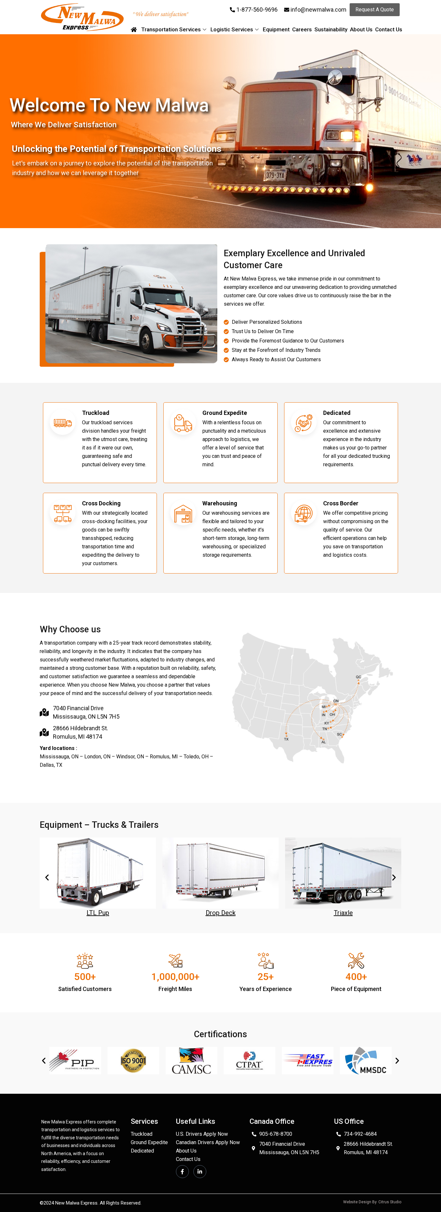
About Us (361, 29)
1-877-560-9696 (257, 9)
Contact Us (388, 29)
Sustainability (330, 29)
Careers (302, 29)
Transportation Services (171, 29)
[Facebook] (182, 1171)
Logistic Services (231, 29)
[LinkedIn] (199, 1171)
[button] (47, 877)
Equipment (276, 29)
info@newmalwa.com (318, 9)
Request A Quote (374, 9)
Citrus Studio (389, 1202)
